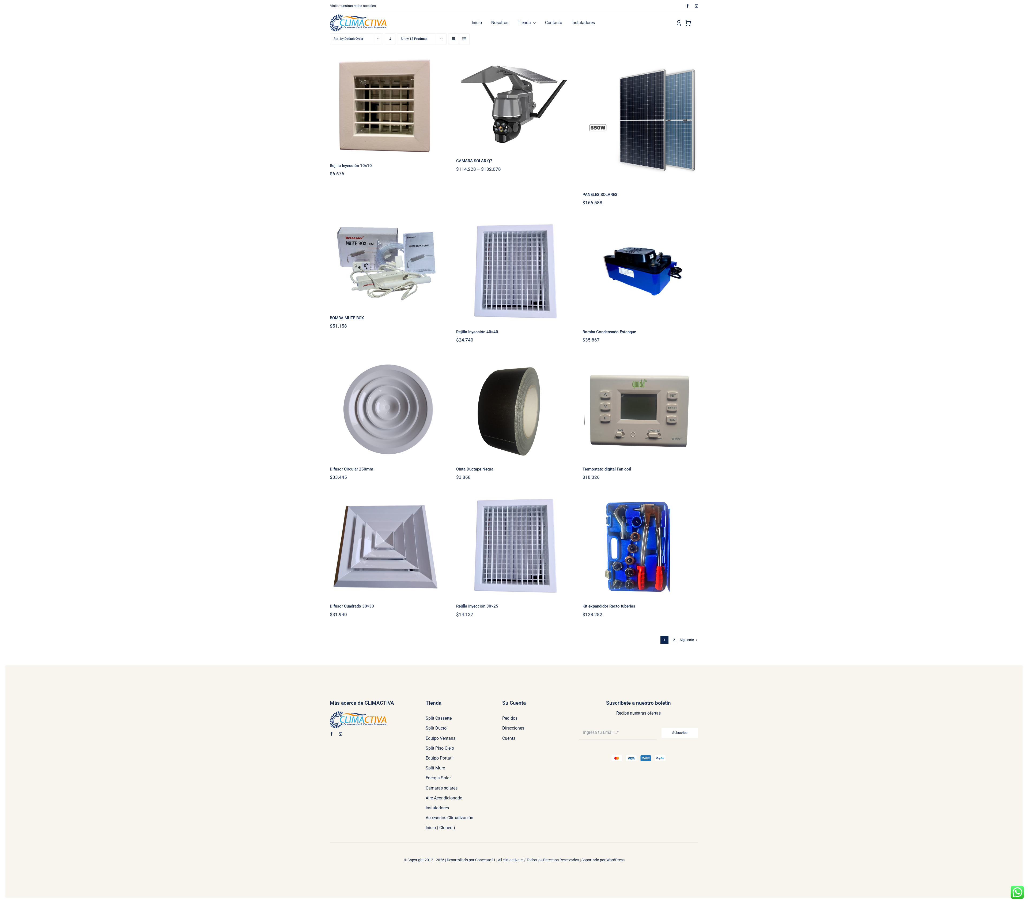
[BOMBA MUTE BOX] (387, 264)
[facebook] (687, 6)
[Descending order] (390, 38)
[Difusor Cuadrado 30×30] (387, 546)
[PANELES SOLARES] (640, 119)
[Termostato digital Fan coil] (640, 409)
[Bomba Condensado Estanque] (640, 271)
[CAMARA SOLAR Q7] (514, 103)
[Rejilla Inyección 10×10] (387, 105)
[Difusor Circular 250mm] (387, 409)
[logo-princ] (358, 16)
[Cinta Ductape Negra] (514, 409)
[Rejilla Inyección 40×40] (514, 271)
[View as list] (464, 39)
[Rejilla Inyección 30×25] (514, 546)
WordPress (615, 860)
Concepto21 (485, 860)
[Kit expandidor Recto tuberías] (640, 546)
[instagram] (696, 6)
